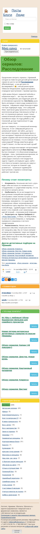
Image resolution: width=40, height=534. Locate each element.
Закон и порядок (8, 431)
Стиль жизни (7, 485)
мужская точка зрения (10, 451)
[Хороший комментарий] (30, 293)
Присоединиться (11, 51)
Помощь (34, 36)
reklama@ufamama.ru (17, 522)
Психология (6, 475)
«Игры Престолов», (9, 216)
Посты (16, 10)
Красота (5, 445)
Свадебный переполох (11, 478)
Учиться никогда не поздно (12, 491)
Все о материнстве (9, 428)
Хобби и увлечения (9, 495)
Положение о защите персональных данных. (18, 515)
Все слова (10, 24)
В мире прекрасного (9, 45)
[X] (9, 279)
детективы (33, 263)
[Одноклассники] (6, 279)
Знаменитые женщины (11, 438)
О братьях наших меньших (12, 461)
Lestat (8, 271)
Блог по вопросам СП (10, 418)
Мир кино (9, 48)
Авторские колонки (9, 408)
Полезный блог (8, 471)
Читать (34, 326)
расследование (11, 263)
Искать (7, 28)
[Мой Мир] (12, 279)
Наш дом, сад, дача (9, 458)
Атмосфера (6, 293)
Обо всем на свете (9, 465)
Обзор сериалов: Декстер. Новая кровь (17, 251)
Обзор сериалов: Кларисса (12, 249)
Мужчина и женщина (10, 455)
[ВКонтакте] (3, 279)
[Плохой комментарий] (34, 293)
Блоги (7, 14)
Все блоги (6, 405)
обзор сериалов (22, 263)
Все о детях (6, 425)
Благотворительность (10, 415)
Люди (20, 14)
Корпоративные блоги (10, 441)
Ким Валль (5, 265)
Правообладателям (8, 517)
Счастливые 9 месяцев (11, 488)
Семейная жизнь (8, 481)
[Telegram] (15, 279)
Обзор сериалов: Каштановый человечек (18, 255)
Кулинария (6, 448)
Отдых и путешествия (10, 468)
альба (4, 300)
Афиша (5, 411)
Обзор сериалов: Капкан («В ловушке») (17, 253)
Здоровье (5, 435)
